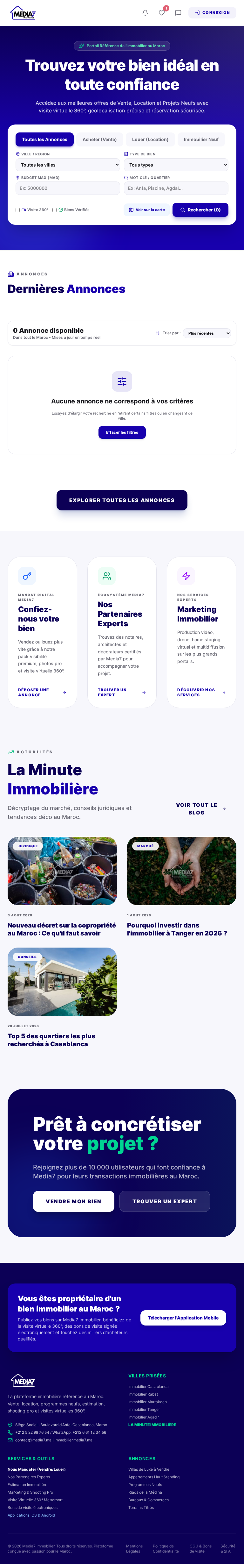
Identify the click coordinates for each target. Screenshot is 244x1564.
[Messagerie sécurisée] (178, 12)
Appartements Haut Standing (154, 1477)
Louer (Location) (150, 139)
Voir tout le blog (197, 809)
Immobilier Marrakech (147, 1401)
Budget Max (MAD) (40, 177)
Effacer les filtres (122, 432)
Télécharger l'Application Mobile (183, 1317)
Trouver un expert (164, 1201)
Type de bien (143, 154)
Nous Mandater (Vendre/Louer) (37, 1469)
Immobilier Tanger (144, 1409)
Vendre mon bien (74, 1201)
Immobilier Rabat (143, 1394)
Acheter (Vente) (100, 139)
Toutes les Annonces (44, 139)
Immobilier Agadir (143, 1417)
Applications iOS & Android (31, 1515)
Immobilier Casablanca (148, 1386)
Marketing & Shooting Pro (30, 1492)
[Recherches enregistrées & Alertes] (145, 12)
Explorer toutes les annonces (122, 500)
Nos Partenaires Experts (29, 1477)
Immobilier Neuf (201, 139)
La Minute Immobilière (152, 1424)
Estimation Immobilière (27, 1484)
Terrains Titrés (141, 1507)
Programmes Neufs (145, 1484)
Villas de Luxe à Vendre (148, 1469)
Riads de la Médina (145, 1492)
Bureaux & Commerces (148, 1499)
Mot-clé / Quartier (150, 177)
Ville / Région (35, 154)
